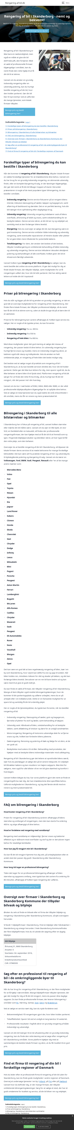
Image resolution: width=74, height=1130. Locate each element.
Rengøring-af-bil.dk (15, 2)
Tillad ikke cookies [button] (43, 1126)
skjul (27, 122)
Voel (36, 1002)
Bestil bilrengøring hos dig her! (37, 31)
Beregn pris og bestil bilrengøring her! (14, 112)
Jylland (42, 1081)
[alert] (37, 1122)
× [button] (72, 1116)
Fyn (50, 1081)
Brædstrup (52, 1002)
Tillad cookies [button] (29, 1126)
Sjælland (63, 1081)
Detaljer (56, 1122)
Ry (17, 1002)
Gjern (41, 1002)
